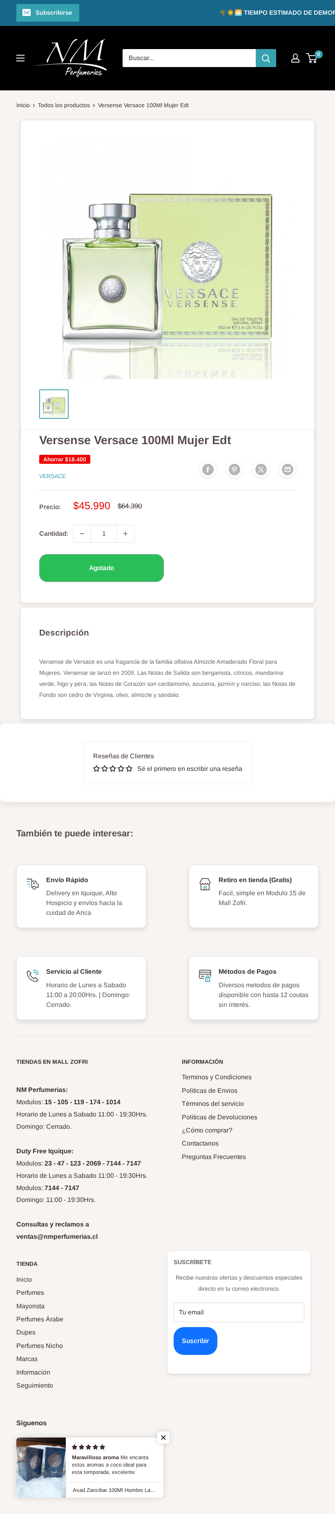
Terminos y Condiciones (217, 1077)
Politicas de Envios (209, 1090)
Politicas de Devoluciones (219, 1117)
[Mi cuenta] (295, 58)
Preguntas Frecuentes (214, 1156)
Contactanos (200, 1143)
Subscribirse (54, 12)
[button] (163, 1437)
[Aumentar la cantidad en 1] (125, 533)
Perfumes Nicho (39, 1345)
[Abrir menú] (20, 58)
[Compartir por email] (287, 469)
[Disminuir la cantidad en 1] (82, 533)
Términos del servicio (213, 1103)
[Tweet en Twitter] (261, 469)
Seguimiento (34, 1385)
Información (33, 1372)
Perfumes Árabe (39, 1319)
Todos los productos (64, 105)
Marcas (27, 1358)
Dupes (26, 1332)
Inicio (23, 105)
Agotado (101, 567)
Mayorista (30, 1306)
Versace (52, 476)
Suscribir (195, 1340)
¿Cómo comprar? (207, 1130)
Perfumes (30, 1292)
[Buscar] (266, 58)
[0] (312, 58)
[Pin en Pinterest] (234, 469)
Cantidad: (53, 533)
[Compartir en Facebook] (208, 469)
